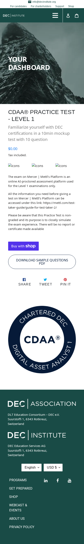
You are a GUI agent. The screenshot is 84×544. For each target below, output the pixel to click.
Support (59, 6)
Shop (71, 6)
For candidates (18, 6)
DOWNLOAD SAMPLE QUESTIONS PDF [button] (42, 262)
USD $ (52, 467)
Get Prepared (20, 488)
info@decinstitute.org (44, 1)
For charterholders (41, 6)
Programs (18, 480)
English (30, 467)
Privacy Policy (21, 527)
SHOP (13, 497)
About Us (17, 519)
